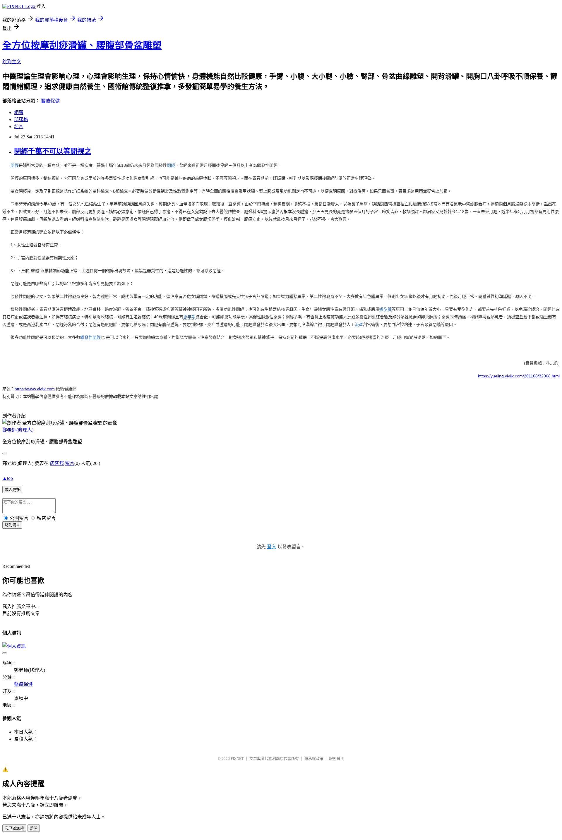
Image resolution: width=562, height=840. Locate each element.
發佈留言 (12, 525)
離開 (33, 828)
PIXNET (237, 758)
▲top (7, 478)
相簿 (18, 112)
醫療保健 (50, 100)
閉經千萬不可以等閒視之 (52, 151)
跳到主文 (11, 61)
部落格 (21, 119)
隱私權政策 (313, 758)
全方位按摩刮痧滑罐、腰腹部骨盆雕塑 (82, 45)
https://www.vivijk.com (35, 388)
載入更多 (12, 489)
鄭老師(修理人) (17, 429)
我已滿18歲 (14, 828)
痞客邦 (57, 463)
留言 (69, 463)
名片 (18, 126)
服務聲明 (336, 758)
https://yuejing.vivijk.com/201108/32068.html (519, 376)
